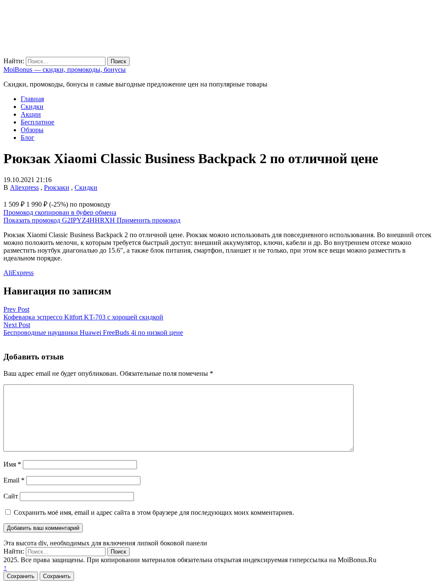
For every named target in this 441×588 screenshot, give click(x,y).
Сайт (10, 496)
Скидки (32, 106)
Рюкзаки (56, 187)
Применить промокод (148, 220)
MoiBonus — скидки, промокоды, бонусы (64, 69)
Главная (32, 98)
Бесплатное (37, 122)
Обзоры (32, 129)
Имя (12, 464)
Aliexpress (24, 187)
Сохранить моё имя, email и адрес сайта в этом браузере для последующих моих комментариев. (154, 512)
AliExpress (18, 272)
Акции (31, 114)
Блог (27, 137)
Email (14, 480)
